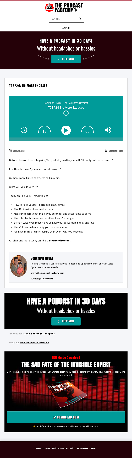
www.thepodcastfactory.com (47, 272)
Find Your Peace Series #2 (34, 342)
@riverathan (46, 278)
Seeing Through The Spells (39, 333)
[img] (66, 113)
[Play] (66, 130)
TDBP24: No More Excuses (28, 85)
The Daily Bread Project (55, 240)
